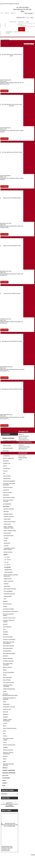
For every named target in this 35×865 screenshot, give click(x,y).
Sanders (5, 717)
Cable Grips (7, 519)
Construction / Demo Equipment (9, 484)
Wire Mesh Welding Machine (8, 764)
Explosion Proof (8, 535)
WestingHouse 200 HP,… (12, 369)
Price (16, 43)
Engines (5, 601)
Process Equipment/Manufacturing (10, 694)
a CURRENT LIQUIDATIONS (9, 440)
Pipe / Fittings (7, 680)
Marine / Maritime (8, 658)
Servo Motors (8, 572)
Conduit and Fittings (10, 521)
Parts (4, 675)
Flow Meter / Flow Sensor (10, 611)
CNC (4, 473)
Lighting (6, 545)
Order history (23, 457)
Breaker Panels (8, 514)
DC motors (7, 567)
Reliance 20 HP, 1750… (11, 225)
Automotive (6, 455)
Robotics (5, 714)
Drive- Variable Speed (10, 530)
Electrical (17, 31)
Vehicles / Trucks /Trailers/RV (8, 753)
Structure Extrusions (9, 728)
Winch (5, 759)
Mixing (5, 670)
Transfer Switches (9, 594)
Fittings (6, 538)
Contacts (21, 445)
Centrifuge (6, 468)
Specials (22, 29)
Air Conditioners (8, 448)
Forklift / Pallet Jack (9, 618)
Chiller (5, 471)
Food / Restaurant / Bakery (8, 615)
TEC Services (6, 778)
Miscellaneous (8, 552)
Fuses (5, 540)
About (4, 780)
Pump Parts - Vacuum (9, 707)
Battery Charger (9, 509)
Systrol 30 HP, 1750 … (11, 321)
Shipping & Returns (24, 447)
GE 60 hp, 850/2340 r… (12, 177)
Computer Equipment (9, 481)
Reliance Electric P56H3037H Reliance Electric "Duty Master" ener (7, 848)
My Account (13, 21)
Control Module (8, 487)
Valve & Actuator (8, 750)
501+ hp (6, 562)
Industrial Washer (8, 646)
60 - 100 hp (7, 564)
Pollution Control (8, 682)
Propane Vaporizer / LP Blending (9, 698)
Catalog (6, 13)
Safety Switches (8, 581)
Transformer (8, 596)
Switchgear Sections (10, 588)
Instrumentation (8, 648)
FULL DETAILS (4, 90)
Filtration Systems (8, 609)
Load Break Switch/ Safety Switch (9, 549)
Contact (4, 783)
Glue (4, 629)
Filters (5, 606)
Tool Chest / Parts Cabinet (8, 739)
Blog (3, 33)
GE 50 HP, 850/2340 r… (12, 130)
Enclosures (7, 533)
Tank (4, 731)
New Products (23, 449)
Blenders (6, 461)
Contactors (7, 524)
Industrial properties (8, 773)
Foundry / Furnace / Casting (8, 621)
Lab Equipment (7, 651)
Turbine (5, 747)
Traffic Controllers (9, 745)
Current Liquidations (8, 770)
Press (5, 691)
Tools (4, 742)
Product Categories (11, 25)
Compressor (6, 478)
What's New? (6, 810)
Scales (5, 723)
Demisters (6, 495)
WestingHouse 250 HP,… (12, 416)
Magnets (5, 656)
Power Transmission (9, 689)
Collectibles (7, 476)
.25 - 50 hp (7, 557)
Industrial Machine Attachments (8, 642)
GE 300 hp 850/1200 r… (12, 82)
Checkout (21, 21)
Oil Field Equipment (8, 672)
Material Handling (8, 661)
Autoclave (6, 453)
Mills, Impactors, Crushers (8, 664)
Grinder (5, 632)
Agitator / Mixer (7, 443)
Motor (24, 31)
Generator (7, 543)
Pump (4, 701)
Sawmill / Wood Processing (7, 720)
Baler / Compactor (8, 458)
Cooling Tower (7, 492)
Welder (5, 756)
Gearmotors (8, 569)
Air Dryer (6, 450)
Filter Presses (7, 604)
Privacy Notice (23, 438)
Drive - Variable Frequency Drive (9, 527)
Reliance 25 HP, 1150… (11, 273)
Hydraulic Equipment (9, 639)
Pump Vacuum (7, 709)
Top (2, 13)
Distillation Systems (9, 497)
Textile (5, 736)
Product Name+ (11, 43)
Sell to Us (5, 775)
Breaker (6, 511)
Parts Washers (7, 677)
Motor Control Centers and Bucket (11, 575)
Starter (6, 583)
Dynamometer (7, 504)
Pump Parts (6, 704)
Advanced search (24, 436)
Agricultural (7, 445)
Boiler (5, 466)
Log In (27, 21)
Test (4, 733)
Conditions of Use (24, 440)
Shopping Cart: (20, 17)
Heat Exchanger (7, 637)
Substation (7, 586)
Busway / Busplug (9, 516)
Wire (4, 761)
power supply (8, 578)
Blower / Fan (6, 463)
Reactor (5, 712)
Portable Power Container (7, 686)
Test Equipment (8, 591)
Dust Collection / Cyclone (8, 501)
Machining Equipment (9, 653)
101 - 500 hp (7, 559)
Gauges (5, 624)
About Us (21, 434)
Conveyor (6, 490)
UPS (5, 599)
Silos (4, 726)
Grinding (5, 634)
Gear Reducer (7, 626)
